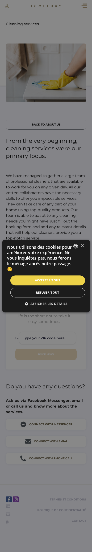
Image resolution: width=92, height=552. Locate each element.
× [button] (82, 246)
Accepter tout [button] (47, 280)
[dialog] (46, 276)
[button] (46, 303)
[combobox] (75, 246)
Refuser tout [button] (47, 292)
